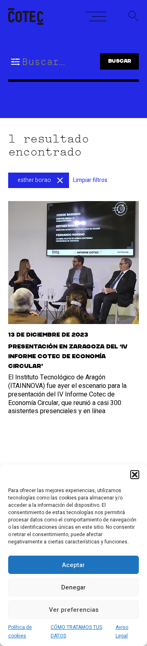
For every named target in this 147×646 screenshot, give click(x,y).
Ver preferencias (73, 609)
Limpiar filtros (90, 180)
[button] (135, 475)
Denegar (73, 587)
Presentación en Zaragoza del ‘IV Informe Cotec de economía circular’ (67, 356)
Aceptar (73, 565)
